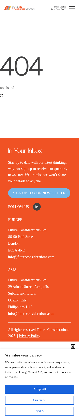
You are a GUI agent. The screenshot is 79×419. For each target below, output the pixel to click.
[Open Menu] (72, 8)
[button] (73, 347)
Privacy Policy (29, 336)
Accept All (39, 389)
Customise (39, 400)
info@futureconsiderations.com (31, 257)
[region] (39, 384)
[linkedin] (37, 207)
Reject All (39, 411)
